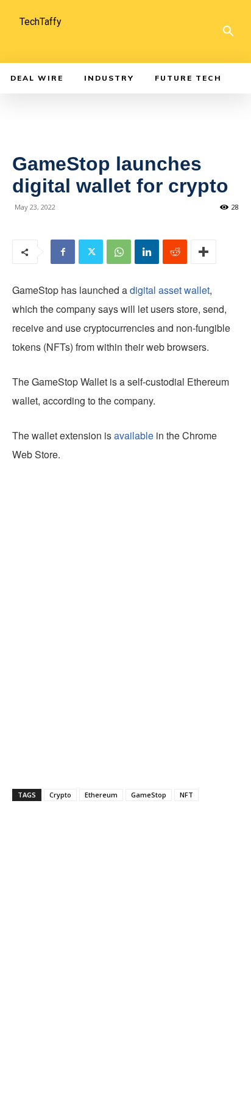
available (134, 435)
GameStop (148, 794)
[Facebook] (63, 252)
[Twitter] (91, 252)
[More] (203, 252)
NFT (186, 794)
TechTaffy (40, 21)
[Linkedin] (147, 252)
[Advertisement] (125, 640)
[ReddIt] (175, 252)
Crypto (60, 794)
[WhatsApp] (119, 252)
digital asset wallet (170, 290)
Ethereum (101, 794)
